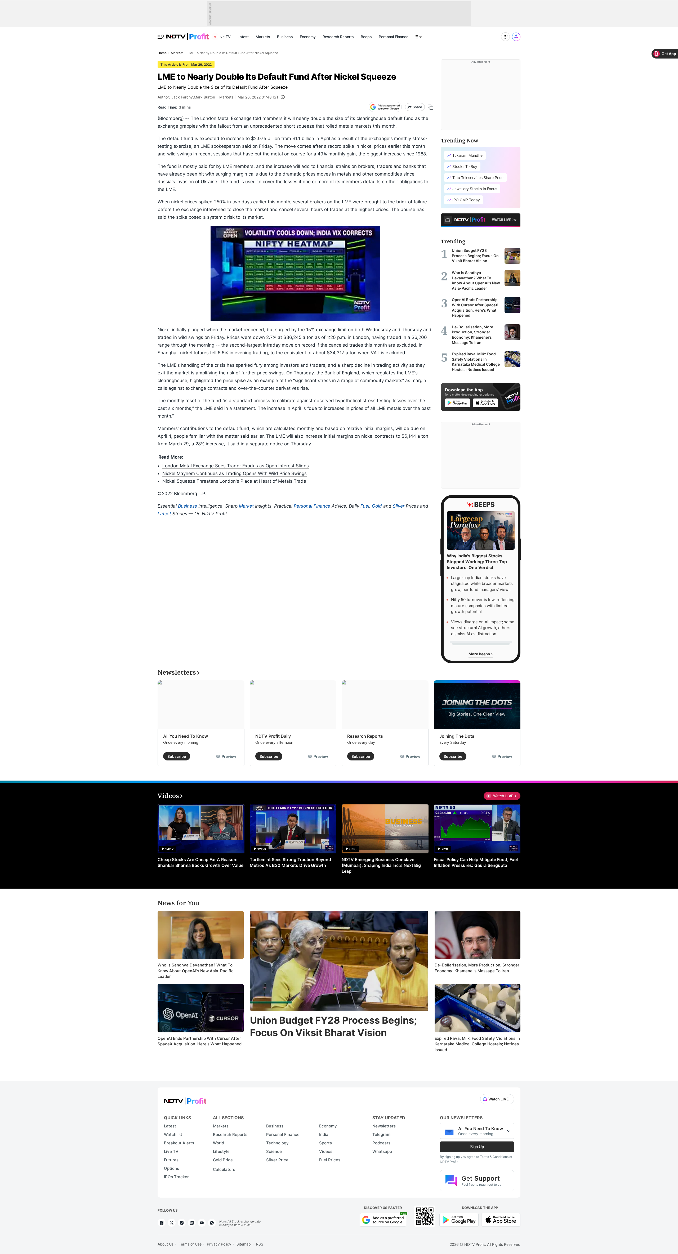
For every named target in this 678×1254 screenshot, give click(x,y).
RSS (259, 1244)
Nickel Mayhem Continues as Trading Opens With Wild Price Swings (234, 473)
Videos (325, 1151)
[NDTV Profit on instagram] (182, 1223)
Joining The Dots (456, 736)
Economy (308, 36)
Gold (377, 506)
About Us (165, 1244)
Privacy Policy (219, 1244)
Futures (171, 1159)
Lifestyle (221, 1151)
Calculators (224, 1169)
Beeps (366, 36)
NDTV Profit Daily (273, 736)
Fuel (364, 506)
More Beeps (480, 654)
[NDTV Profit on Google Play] (459, 1219)
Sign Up (477, 1146)
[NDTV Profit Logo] (185, 1099)
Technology (277, 1142)
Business (285, 36)
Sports (325, 1142)
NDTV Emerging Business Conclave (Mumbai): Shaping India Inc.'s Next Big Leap (381, 865)
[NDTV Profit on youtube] (202, 1223)
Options (171, 1168)
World (218, 1142)
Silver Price (277, 1159)
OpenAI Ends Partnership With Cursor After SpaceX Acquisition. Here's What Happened (200, 1041)
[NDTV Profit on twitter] (172, 1223)
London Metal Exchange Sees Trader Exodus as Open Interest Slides (235, 465)
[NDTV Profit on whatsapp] (212, 1223)
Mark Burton (204, 97)
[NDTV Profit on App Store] (500, 1219)
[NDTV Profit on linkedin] (192, 1223)
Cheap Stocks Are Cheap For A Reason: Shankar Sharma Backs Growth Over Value (200, 862)
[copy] (430, 107)
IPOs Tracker (176, 1176)
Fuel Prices (329, 1159)
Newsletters (384, 1125)
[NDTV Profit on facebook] (162, 1223)
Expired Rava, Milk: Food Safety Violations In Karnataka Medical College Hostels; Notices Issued (477, 1044)
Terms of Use (190, 1244)
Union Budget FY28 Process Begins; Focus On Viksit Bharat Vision (333, 1026)
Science (274, 1151)
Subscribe (176, 756)
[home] (187, 33)
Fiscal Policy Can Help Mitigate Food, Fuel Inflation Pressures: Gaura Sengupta (476, 862)
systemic (216, 217)
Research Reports (338, 36)
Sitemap (244, 1244)
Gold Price (223, 1159)
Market (246, 506)
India (323, 1134)
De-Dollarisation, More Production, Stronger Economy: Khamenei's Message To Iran (477, 967)
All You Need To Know (185, 736)
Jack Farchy (182, 97)
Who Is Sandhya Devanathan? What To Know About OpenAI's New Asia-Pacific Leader (196, 970)
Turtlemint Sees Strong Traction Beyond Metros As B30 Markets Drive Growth (290, 862)
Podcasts (381, 1142)
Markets (263, 36)
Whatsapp (382, 1151)
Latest (243, 36)
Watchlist (173, 1134)
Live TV (224, 36)
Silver (398, 506)
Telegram (381, 1134)
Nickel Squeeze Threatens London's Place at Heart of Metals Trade (234, 481)
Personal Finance (393, 36)
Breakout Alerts (179, 1142)
